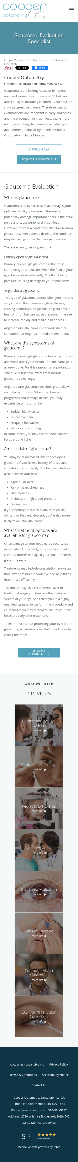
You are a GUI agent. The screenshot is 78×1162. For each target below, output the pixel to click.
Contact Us (39, 1085)
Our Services (40, 60)
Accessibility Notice (55, 1075)
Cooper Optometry (15, 60)
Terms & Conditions (23, 1075)
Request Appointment (39, 159)
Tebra (56, 1147)
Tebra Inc (38, 1064)
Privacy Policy (58, 1064)
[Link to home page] (32, 11)
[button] (71, 8)
